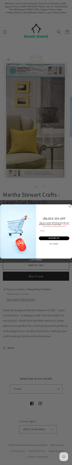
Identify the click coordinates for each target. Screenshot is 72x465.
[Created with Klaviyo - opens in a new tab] (36, 260)
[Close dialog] (70, 206)
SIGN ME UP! (54, 238)
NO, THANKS (54, 243)
